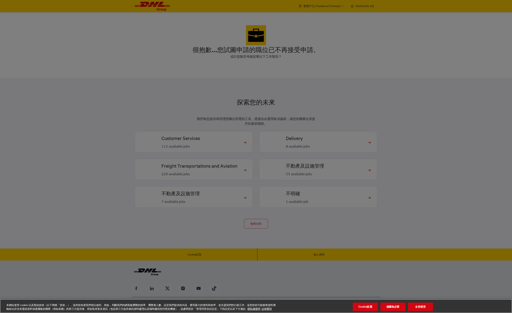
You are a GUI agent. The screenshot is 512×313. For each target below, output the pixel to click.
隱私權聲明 (253, 308)
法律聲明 (266, 308)
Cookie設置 (365, 306)
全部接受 (420, 306)
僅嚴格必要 (393, 306)
